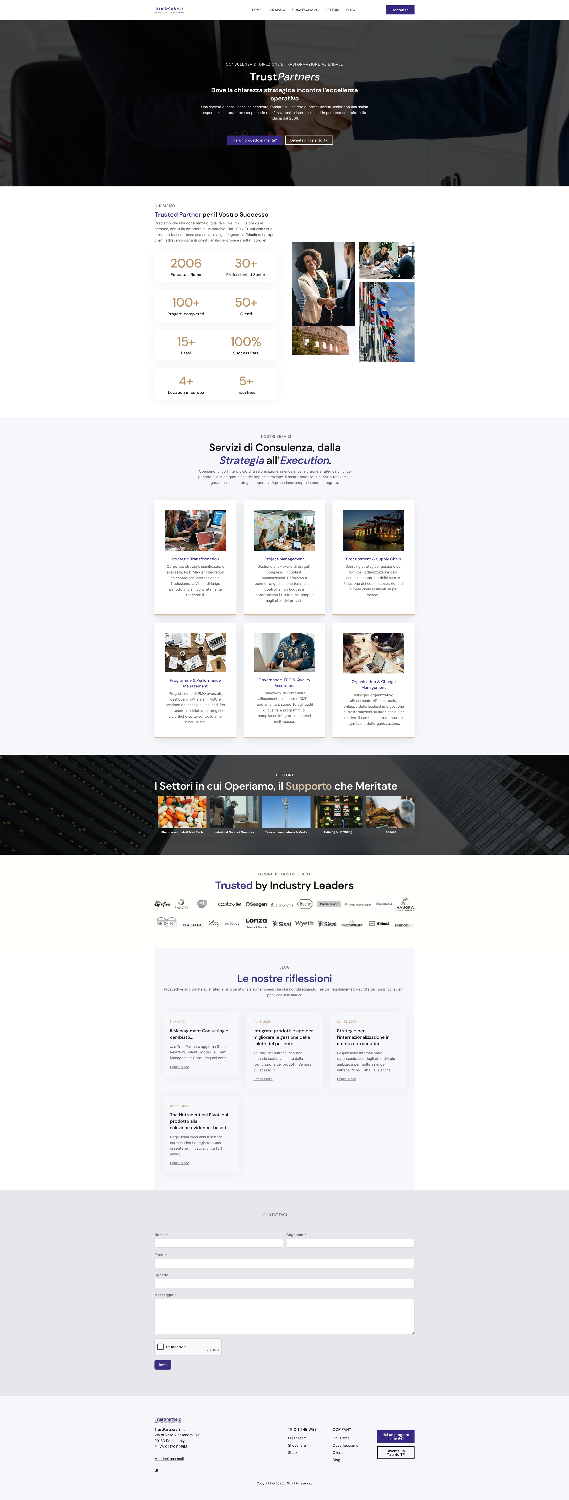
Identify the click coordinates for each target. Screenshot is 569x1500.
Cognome (294, 1234)
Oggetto (161, 1275)
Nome (159, 1234)
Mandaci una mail (169, 1458)
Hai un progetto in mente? (255, 140)
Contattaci (400, 10)
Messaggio (163, 1295)
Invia (163, 1365)
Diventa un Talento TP (309, 140)
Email (159, 1254)
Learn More (179, 1067)
